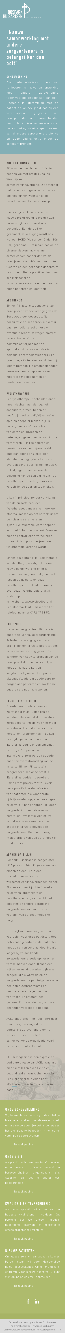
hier (14, 1084)
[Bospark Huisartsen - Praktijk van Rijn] (22, 10)
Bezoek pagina (23, 1144)
